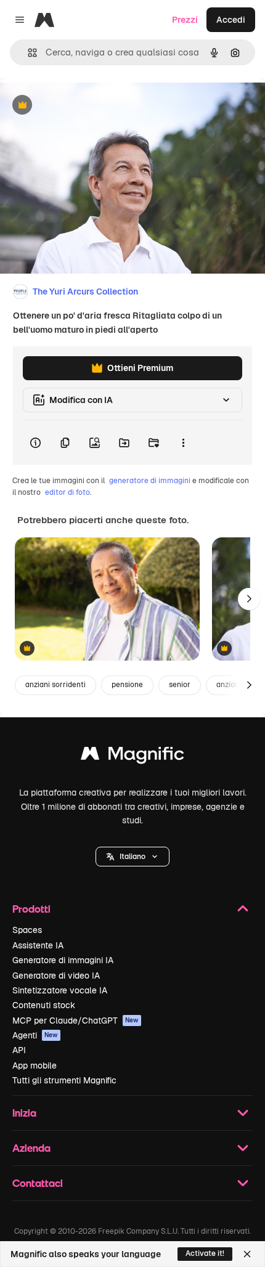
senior (179, 685)
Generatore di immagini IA (62, 960)
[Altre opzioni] (183, 442)
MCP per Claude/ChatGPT (75, 1020)
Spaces (27, 929)
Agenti (35, 1035)
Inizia (24, 1112)
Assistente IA (37, 945)
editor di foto (67, 492)
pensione (127, 685)
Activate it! (205, 1253)
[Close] (247, 1254)
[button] (132, 856)
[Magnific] (132, 756)
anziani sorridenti (55, 685)
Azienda (31, 1147)
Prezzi (185, 19)
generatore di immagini (149, 481)
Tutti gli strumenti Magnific (64, 1080)
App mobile (34, 1065)
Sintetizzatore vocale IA (59, 990)
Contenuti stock (43, 1005)
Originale (81, 106)
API (19, 1050)
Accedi (230, 19)
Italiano (132, 857)
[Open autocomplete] (27, 52)
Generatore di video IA (56, 975)
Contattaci (37, 1182)
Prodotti (31, 908)
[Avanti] (249, 599)
